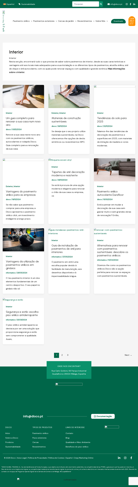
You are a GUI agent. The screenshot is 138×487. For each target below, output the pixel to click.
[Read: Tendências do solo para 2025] (114, 96)
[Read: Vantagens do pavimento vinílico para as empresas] (23, 169)
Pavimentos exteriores (43, 21)
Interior (9, 113)
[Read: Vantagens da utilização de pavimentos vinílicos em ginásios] (23, 239)
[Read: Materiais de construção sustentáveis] (69, 96)
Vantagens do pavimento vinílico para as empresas (21, 193)
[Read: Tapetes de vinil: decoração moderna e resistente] (59, 160)
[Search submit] (101, 4)
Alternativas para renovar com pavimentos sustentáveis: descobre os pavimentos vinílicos (112, 250)
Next (128, 355)
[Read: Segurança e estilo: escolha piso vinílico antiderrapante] (13, 299)
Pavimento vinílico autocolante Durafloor (110, 193)
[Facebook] (130, 4)
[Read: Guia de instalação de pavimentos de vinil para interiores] (69, 231)
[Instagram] (127, 4)
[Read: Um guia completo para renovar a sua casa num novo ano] (23, 96)
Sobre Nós (100, 21)
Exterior (55, 113)
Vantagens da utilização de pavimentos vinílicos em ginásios (22, 265)
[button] (31, 21)
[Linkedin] (134, 4)
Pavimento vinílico (21, 21)
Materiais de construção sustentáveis (66, 119)
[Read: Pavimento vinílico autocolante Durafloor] (114, 169)
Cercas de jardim (66, 21)
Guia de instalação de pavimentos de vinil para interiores (66, 249)
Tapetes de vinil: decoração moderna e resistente (68, 173)
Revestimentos (84, 21)
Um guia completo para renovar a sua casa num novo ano (23, 121)
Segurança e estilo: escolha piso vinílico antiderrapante (22, 313)
